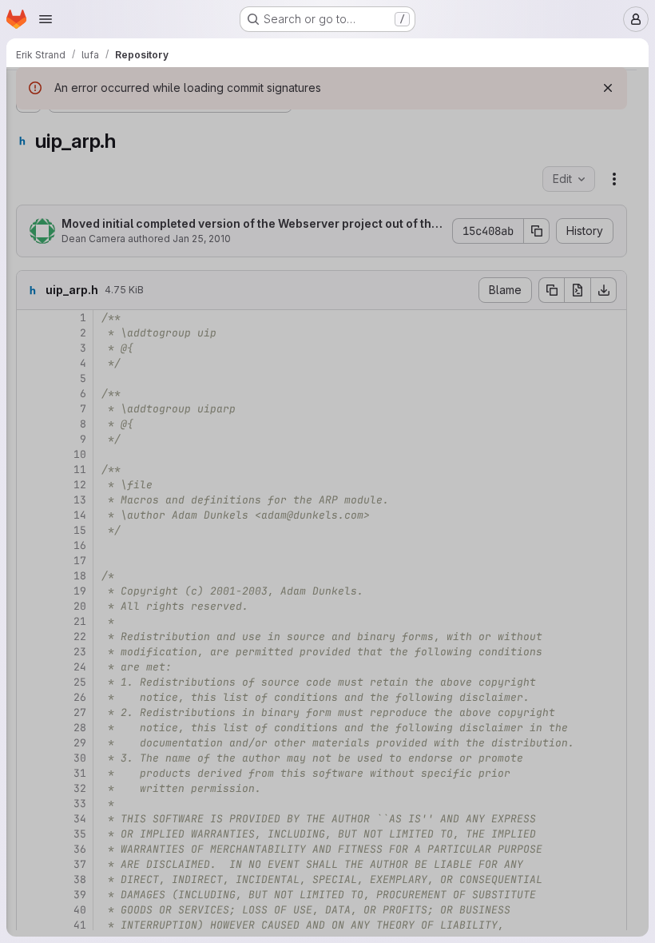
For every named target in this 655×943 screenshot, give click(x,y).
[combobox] (131, 121)
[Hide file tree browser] (29, 89)
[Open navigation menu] (45, 19)
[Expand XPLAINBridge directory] (41, 770)
